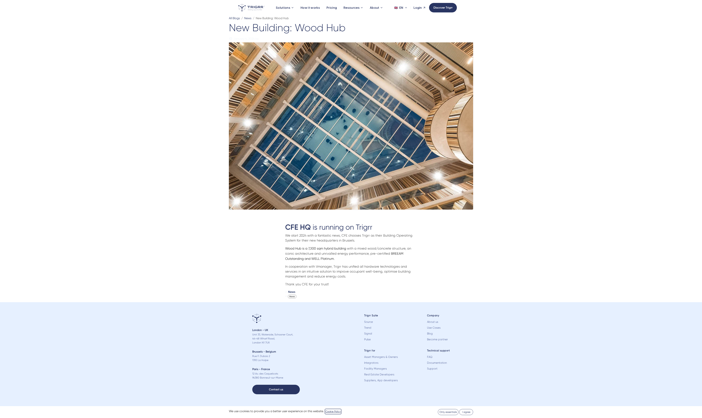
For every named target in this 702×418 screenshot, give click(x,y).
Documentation (437, 362)
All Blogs (234, 18)
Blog (430, 333)
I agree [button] (466, 412)
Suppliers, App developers (381, 380)
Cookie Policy (333, 411)
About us (432, 322)
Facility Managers (375, 368)
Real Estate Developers (379, 374)
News (247, 18)
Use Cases (434, 327)
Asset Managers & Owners (381, 357)
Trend (367, 327)
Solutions (283, 8)
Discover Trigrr (442, 7)
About (374, 8)
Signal (368, 333)
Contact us (276, 389)
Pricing (332, 8)
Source (368, 322)
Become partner (437, 339)
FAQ (429, 357)
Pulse (367, 339)
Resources (352, 8)
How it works (310, 8)
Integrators (371, 362)
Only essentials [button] (448, 412)
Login (418, 8)
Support (432, 368)
